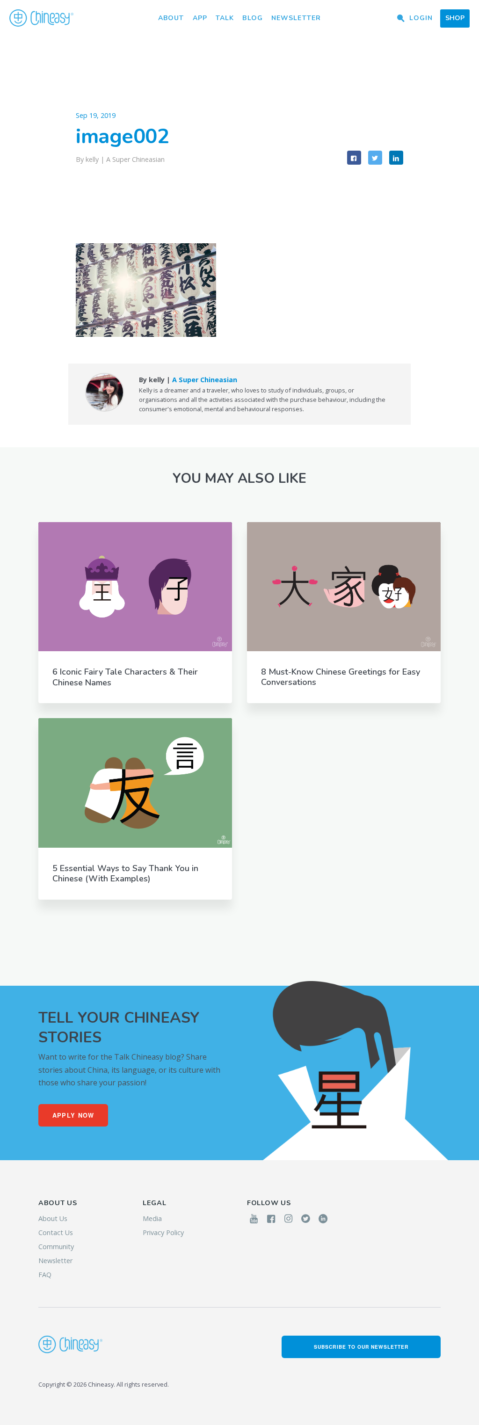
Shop (454, 18)
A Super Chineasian (135, 159)
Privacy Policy (163, 1232)
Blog (252, 18)
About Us (52, 1218)
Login (421, 18)
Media (152, 1218)
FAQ (44, 1274)
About (171, 18)
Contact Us (55, 1232)
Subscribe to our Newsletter (361, 1346)
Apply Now (73, 1115)
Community (56, 1246)
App (200, 18)
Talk (225, 18)
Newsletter (296, 18)
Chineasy (41, 18)
